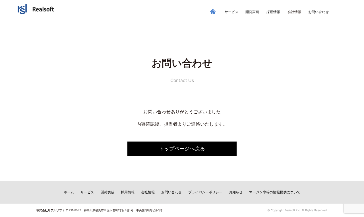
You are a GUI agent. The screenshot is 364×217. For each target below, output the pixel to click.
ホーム (69, 192)
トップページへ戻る (182, 149)
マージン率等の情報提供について (274, 192)
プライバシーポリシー (205, 192)
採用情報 (273, 12)
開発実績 (252, 12)
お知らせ (236, 192)
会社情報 (148, 192)
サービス (231, 12)
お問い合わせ (318, 12)
